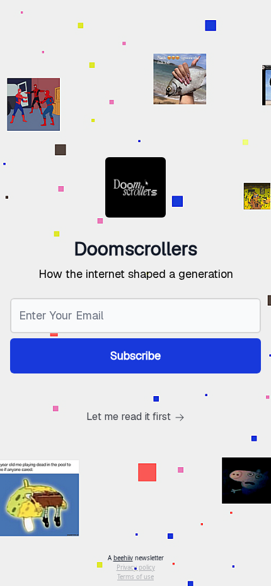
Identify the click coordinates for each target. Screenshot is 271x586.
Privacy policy (136, 567)
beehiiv (123, 558)
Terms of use (135, 577)
